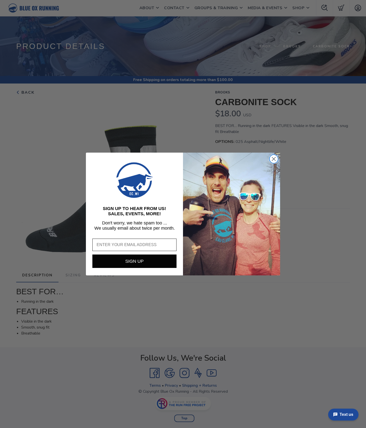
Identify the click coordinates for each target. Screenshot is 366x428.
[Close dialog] (273, 159)
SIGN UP (134, 261)
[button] (134, 180)
